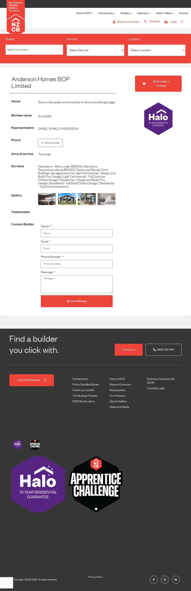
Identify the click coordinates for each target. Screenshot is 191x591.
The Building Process (84, 395)
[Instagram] (165, 580)
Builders (125, 13)
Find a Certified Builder (85, 384)
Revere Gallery (118, 401)
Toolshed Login (156, 388)
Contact (183, 13)
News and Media (119, 406)
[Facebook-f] (154, 580)
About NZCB (83, 13)
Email (45, 241)
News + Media (164, 13)
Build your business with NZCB (161, 380)
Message (47, 272)
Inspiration (143, 13)
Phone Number (51, 257)
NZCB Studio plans (83, 401)
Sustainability (118, 390)
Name (45, 226)
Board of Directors (120, 384)
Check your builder (83, 390)
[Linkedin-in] (176, 580)
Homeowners (105, 13)
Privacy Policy (95, 577)
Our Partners (117, 395)
